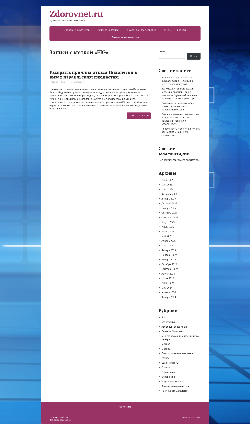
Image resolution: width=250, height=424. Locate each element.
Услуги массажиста (172, 381)
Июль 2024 (167, 278)
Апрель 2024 (168, 292)
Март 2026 (167, 189)
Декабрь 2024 (169, 254)
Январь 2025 (168, 250)
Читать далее (137, 115)
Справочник (168, 376)
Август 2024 (168, 273)
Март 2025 (167, 245)
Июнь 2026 (167, 180)
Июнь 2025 (167, 231)
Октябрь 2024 (169, 264)
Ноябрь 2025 (168, 208)
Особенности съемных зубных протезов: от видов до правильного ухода (178, 106)
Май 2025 (166, 236)
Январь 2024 (168, 297)
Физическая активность (125, 37)
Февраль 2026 (169, 194)
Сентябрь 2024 (169, 268)
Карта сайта (125, 406)
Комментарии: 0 (77, 82)
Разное (167, 30)
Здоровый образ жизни (77, 30)
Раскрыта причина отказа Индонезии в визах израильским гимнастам (93, 74)
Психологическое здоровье (140, 30)
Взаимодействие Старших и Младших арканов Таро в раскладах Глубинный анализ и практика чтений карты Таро (179, 93)
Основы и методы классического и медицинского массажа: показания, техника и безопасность (180, 119)
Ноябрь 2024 (168, 259)
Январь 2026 (168, 198)
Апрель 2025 (168, 240)
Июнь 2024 (167, 282)
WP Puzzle (196, 417)
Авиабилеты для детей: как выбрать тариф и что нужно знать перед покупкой (177, 81)
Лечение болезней (107, 30)
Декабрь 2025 (169, 203)
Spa (163, 317)
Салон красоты (170, 362)
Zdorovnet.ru (76, 13)
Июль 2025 (167, 226)
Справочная (168, 372)
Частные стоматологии (174, 390)
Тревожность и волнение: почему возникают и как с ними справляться (180, 132)
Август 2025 (168, 222)
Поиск (162, 51)
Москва (165, 344)
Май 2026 (166, 184)
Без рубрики (168, 322)
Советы (181, 30)
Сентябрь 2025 (169, 217)
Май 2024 (166, 287)
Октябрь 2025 (169, 212)
